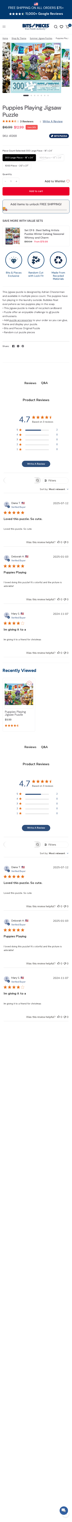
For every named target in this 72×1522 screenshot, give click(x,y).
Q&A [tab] (44, 383)
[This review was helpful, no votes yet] (58, 542)
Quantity (7, 174)
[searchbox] (19, 480)
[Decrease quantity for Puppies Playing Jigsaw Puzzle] (5, 181)
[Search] (56, 26)
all (50, 312)
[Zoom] (56, 47)
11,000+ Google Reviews (44, 13)
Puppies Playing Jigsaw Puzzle (15, 713)
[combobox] (54, 489)
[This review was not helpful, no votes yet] (65, 542)
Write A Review (53, 121)
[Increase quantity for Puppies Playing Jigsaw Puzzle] (16, 181)
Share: (6, 346)
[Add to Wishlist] (29, 684)
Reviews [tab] (30, 383)
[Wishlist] (61, 26)
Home (5, 38)
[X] (18, 346)
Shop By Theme (19, 38)
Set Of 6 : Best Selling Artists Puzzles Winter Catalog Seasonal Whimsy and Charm (44, 234)
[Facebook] (13, 346)
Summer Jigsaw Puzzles (41, 38)
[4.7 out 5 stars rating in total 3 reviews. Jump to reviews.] (12, 726)
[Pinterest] (23, 346)
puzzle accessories (20, 320)
